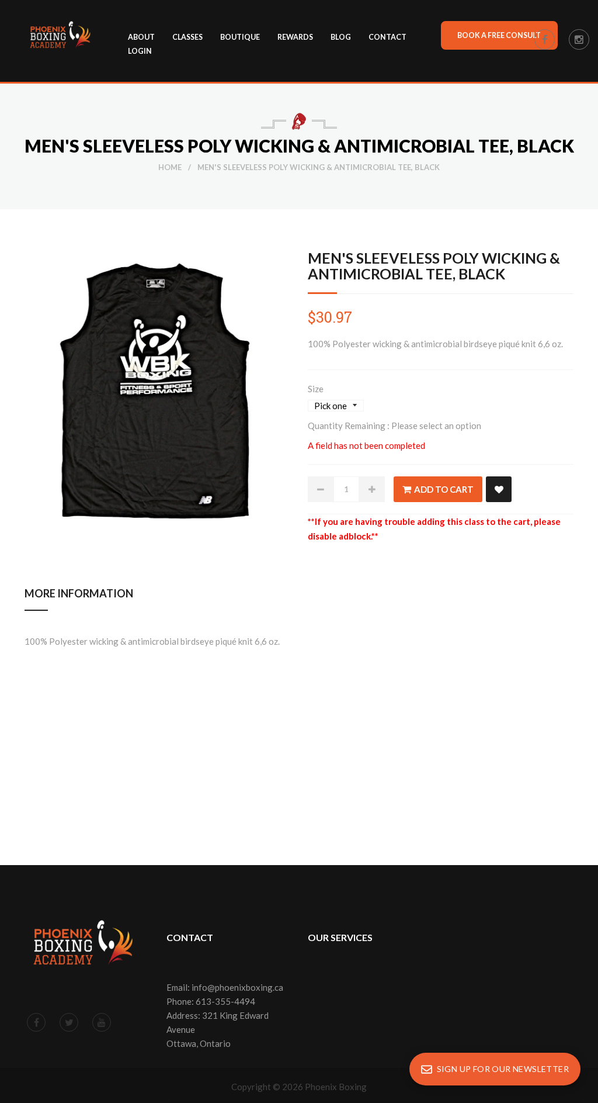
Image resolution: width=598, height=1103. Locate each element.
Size (316, 388)
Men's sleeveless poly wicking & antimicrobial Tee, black (434, 265)
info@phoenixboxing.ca (237, 987)
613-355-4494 (225, 1001)
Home (170, 167)
